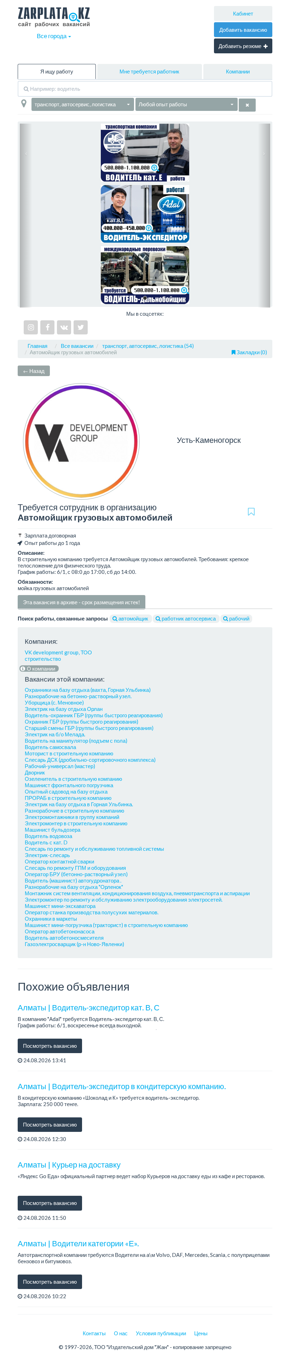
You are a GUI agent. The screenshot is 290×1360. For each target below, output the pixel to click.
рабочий (238, 618)
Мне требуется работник (149, 71)
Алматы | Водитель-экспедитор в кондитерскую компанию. (122, 1086)
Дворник (35, 772)
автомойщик (133, 618)
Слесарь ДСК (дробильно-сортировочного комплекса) (90, 759)
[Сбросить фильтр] (247, 105)
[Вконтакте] (64, 327)
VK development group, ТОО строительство (58, 655)
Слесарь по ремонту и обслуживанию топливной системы (94, 848)
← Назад (34, 371)
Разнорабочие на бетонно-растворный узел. (78, 696)
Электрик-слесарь (47, 855)
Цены (201, 1333)
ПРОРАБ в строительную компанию (68, 798)
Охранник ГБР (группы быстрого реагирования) (81, 721)
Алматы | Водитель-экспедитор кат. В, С (89, 1007)
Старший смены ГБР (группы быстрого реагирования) (89, 728)
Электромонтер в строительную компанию (76, 823)
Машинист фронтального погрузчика (69, 785)
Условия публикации (161, 1333)
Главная (37, 346)
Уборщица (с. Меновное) (54, 702)
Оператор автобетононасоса (59, 931)
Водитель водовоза (48, 836)
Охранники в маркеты (51, 918)
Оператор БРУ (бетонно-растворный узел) (76, 874)
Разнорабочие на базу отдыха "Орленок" (74, 887)
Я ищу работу (56, 71)
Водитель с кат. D (46, 842)
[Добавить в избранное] (251, 512)
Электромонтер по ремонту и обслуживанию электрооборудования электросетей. (123, 899)
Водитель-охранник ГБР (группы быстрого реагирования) (94, 715)
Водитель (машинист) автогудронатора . (73, 880)
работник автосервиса (189, 618)
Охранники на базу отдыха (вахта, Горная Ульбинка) (88, 690)
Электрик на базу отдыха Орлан (64, 709)
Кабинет (243, 13)
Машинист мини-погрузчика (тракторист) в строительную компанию (106, 925)
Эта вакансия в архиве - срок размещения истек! (81, 602)
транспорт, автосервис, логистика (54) (148, 346)
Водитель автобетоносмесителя (64, 937)
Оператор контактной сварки (59, 861)
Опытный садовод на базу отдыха (66, 791)
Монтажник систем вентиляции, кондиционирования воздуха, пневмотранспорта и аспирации (137, 893)
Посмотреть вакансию (50, 1046)
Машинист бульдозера (52, 829)
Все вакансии (77, 346)
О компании (40, 668)
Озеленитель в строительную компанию (73, 779)
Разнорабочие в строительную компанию (74, 810)
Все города (52, 36)
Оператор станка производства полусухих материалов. (91, 912)
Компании (238, 71)
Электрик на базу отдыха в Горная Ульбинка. (79, 804)
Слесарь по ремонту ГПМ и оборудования (75, 868)
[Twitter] (81, 327)
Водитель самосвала (50, 747)
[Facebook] (47, 327)
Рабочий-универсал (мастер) (60, 766)
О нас (121, 1333)
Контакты (94, 1333)
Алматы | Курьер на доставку (69, 1164)
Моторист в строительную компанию (69, 753)
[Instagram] (31, 327)
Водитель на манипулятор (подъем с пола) (76, 740)
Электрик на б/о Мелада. (55, 734)
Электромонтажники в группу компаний (72, 817)
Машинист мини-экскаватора (60, 906)
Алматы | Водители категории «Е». (78, 1243)
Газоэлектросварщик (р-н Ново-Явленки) (74, 944)
